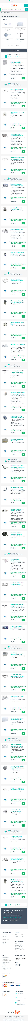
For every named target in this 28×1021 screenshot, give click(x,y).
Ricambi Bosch (18, 946)
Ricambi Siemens (19, 948)
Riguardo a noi (5, 957)
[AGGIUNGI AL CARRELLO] (23, 78)
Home (2, 12)
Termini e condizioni (9, 1016)
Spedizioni (4, 937)
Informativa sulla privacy (18, 1016)
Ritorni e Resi (5, 939)
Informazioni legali (11, 1017)
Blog (3, 963)
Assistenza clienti (6, 932)
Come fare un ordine (7, 934)
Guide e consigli (19, 934)
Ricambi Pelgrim (19, 945)
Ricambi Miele (18, 943)
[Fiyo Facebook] (16, 965)
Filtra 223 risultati (14, 50)
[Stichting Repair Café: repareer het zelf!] (18, 959)
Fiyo (14, 5)
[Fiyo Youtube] (19, 965)
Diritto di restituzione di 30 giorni (14, 84)
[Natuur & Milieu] (24, 958)
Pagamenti (5, 936)
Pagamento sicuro (14, 83)
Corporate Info (5, 959)
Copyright (18, 1017)
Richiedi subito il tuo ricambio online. (12, 917)
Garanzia (4, 940)
